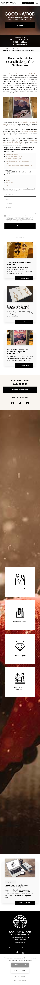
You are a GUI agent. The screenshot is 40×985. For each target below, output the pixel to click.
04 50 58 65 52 (20, 37)
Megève (8, 180)
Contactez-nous (20, 45)
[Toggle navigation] (37, 3)
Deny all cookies (20, 970)
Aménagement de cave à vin (13, 160)
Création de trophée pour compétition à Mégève (16, 886)
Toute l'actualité (25, 903)
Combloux (8, 179)
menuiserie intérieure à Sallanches (20, 123)
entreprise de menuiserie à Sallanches (22, 74)
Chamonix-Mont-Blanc (12, 177)
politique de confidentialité (15, 220)
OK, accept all (21, 965)
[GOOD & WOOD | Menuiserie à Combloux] (8, 3)
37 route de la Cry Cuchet (20, 41)
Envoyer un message (20, 390)
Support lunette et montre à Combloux (20, 263)
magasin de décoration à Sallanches (20, 141)
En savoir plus (24, 278)
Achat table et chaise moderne (14, 156)
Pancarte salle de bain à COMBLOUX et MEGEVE (18, 307)
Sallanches (16, 49)
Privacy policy (21, 980)
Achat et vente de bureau (12, 154)
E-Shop (20, 25)
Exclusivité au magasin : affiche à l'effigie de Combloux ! (18, 351)
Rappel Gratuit (28, 3)
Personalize (21, 976)
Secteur (9, 49)
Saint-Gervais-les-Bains (12, 184)
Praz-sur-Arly (9, 182)
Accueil (3, 49)
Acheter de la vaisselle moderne (14, 158)
